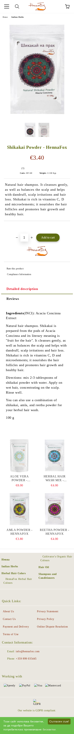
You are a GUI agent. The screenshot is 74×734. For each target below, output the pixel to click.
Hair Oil (44, 567)
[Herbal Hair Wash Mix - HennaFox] (54, 455)
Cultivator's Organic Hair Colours (56, 558)
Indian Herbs (17, 17)
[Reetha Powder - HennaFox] (54, 509)
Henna (6, 559)
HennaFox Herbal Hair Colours (17, 581)
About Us (8, 611)
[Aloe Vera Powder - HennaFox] (19, 455)
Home (5, 17)
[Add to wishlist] (67, 227)
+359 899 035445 (26, 658)
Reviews (12, 299)
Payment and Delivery (16, 626)
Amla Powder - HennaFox (19, 531)
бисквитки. (50, 729)
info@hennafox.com (28, 651)
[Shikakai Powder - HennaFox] (37, 117)
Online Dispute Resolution (52, 626)
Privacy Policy (45, 619)
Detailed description (22, 289)
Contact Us (9, 619)
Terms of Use (11, 634)
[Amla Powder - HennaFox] (19, 509)
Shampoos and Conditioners (48, 576)
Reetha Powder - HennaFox (54, 531)
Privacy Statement (47, 611)
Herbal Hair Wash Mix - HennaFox (54, 478)
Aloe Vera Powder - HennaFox (19, 478)
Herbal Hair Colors (14, 573)
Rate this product (15, 268)
